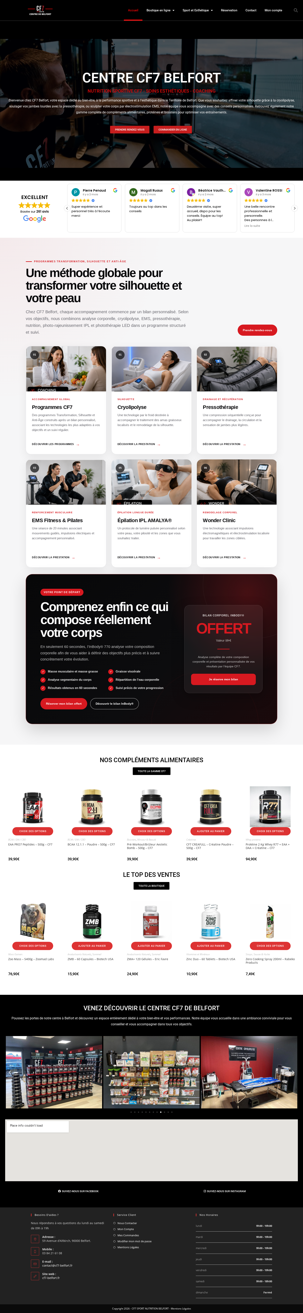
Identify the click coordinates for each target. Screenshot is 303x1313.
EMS (66, 513)
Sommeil (96, 954)
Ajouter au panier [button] (211, 831)
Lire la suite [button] (195, 226)
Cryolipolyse (152, 400)
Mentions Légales (128, 1247)
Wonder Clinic (237, 513)
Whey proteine (253, 839)
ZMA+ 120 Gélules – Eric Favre (147, 959)
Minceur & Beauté (146, 839)
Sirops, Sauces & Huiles (258, 954)
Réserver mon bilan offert (64, 703)
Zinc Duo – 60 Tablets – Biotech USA (210, 959)
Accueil (133, 10)
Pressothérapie (237, 400)
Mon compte (273, 10)
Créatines (191, 839)
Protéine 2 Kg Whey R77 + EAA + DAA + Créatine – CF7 (268, 846)
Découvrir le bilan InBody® (114, 703)
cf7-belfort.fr (51, 1278)
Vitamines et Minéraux (198, 954)
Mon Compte (125, 1229)
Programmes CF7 (66, 400)
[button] (296, 10)
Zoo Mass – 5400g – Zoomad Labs (31, 959)
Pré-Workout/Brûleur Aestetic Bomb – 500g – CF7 (147, 846)
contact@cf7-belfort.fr (57, 1265)
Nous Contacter (127, 1223)
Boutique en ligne (158, 10)
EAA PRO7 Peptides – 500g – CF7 (30, 844)
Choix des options (32, 831)
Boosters (131, 839)
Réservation (229, 10)
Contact (250, 10)
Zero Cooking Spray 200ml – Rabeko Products (270, 960)
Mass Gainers (15, 954)
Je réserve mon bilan (223, 679)
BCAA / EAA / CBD (17, 839)
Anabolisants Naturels (79, 954)
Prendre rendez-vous (257, 330)
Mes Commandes (128, 1235)
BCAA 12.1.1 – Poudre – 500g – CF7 (91, 844)
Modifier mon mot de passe (134, 1241)
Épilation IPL (152, 513)
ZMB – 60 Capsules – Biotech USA (90, 959)
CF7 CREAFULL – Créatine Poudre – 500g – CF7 (210, 846)
